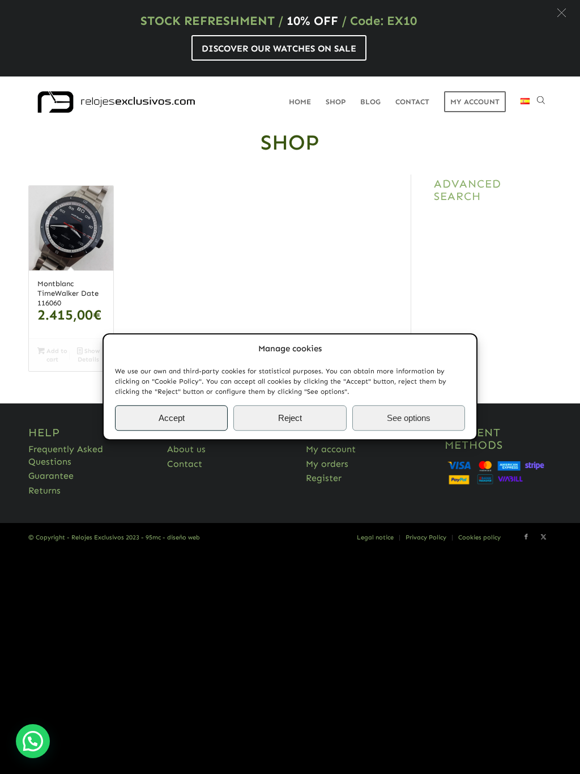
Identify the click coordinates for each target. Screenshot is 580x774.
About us (186, 449)
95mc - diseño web (173, 537)
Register (324, 478)
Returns (44, 490)
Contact (184, 463)
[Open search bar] (541, 101)
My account (331, 449)
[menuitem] (300, 101)
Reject (290, 418)
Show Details (89, 355)
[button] (562, 13)
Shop (290, 142)
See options (408, 418)
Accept (172, 418)
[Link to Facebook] (526, 537)
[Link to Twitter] (543, 537)
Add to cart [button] (56, 355)
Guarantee (51, 475)
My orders (327, 463)
